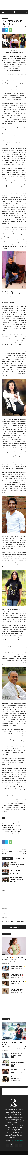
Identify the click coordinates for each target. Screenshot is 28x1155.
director (17, 823)
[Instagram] (11, 1145)
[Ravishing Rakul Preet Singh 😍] (5, 983)
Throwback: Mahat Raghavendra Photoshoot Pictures (17, 1062)
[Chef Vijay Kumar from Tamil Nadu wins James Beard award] (5, 872)
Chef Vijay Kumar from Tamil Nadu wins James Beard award (17, 872)
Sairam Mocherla (5, 833)
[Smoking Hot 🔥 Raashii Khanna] (14, 946)
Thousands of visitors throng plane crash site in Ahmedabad (17, 879)
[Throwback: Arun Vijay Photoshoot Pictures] (5, 1055)
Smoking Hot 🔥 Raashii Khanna (13, 957)
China (24, 821)
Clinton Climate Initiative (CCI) (8, 823)
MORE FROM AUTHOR (19, 858)
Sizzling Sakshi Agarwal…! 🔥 (18, 966)
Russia (19, 831)
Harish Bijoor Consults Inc (7, 827)
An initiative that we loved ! (21, 852)
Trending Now (9, 15)
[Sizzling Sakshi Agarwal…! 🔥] (5, 968)
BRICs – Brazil (12, 819)
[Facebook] (3, 30)
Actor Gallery (5, 1019)
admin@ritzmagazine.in (17, 1140)
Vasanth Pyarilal (5, 959)
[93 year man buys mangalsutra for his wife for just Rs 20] (5, 864)
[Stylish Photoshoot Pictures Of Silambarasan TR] (5, 1071)
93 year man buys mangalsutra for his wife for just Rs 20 (17, 864)
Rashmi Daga (13, 831)
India (15, 827)
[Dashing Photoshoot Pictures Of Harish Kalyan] (14, 1031)
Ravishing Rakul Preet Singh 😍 (18, 981)
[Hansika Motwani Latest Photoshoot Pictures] (5, 991)
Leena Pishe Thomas (17, 829)
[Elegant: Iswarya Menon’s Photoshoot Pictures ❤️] (5, 976)
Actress (3, 954)
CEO (20, 821)
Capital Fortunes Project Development (10, 821)
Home (3, 15)
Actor (3, 1039)
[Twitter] (6, 30)
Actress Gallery (6, 934)
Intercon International (6, 829)
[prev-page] (3, 885)
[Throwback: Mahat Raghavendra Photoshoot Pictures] (5, 1063)
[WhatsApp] (10, 30)
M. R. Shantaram (5, 831)
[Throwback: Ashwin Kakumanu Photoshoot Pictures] (5, 1079)
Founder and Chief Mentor (7, 825)
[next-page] (5, 885)
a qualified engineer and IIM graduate (13, 818)
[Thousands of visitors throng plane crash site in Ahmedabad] (5, 879)
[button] (2, 12)
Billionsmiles (4, 819)
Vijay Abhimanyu (14, 833)
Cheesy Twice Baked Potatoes (7, 852)
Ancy (3, 1046)
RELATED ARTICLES (7, 858)
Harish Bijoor (17, 825)
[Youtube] (20, 1145)
